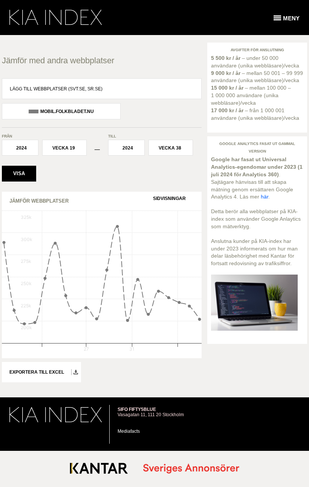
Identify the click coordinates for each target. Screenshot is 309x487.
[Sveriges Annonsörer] (191, 469)
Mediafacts (129, 431)
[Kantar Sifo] (99, 470)
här (264, 197)
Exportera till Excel (36, 372)
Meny (291, 18)
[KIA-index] (55, 17)
